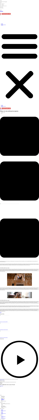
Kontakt (2, 105)
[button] (19, 65)
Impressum (2, 417)
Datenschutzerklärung (3, 416)
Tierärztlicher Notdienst (3, 106)
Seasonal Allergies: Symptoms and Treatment (4, 329)
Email (0, 382)
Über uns (2, 25)
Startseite (2, 23)
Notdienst (1, 11)
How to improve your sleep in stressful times (4, 337)
